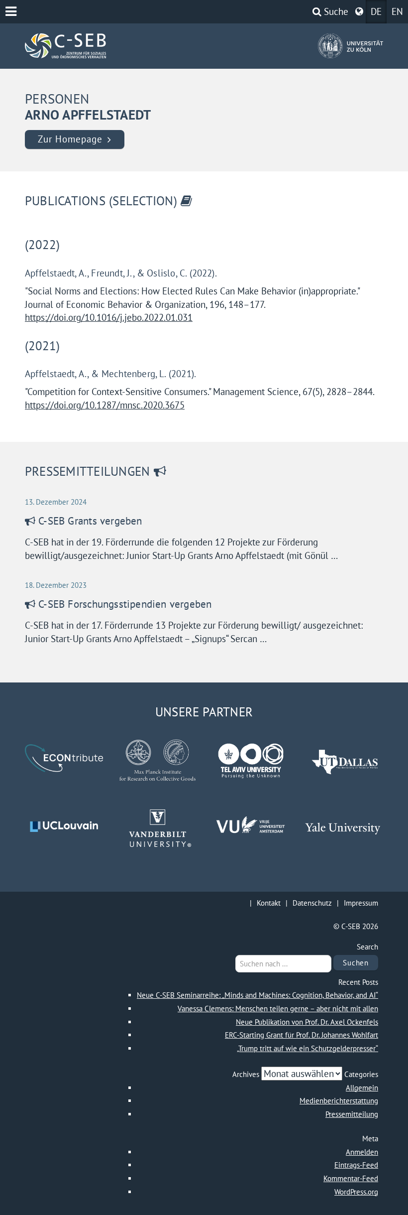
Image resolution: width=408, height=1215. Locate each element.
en (397, 11)
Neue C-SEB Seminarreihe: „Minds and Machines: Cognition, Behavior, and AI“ (257, 995)
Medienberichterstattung (339, 1100)
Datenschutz (312, 903)
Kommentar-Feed (350, 1178)
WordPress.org (356, 1192)
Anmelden (362, 1152)
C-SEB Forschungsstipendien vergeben (124, 604)
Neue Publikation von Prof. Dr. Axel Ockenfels (307, 1022)
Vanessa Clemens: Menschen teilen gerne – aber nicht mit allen (278, 1008)
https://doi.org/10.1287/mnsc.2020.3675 (105, 405)
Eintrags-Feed (356, 1165)
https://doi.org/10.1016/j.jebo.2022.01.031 (109, 317)
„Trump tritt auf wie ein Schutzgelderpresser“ (307, 1048)
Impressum (361, 903)
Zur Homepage (70, 139)
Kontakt (269, 903)
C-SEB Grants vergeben (90, 521)
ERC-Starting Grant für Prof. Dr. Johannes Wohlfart (301, 1035)
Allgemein (362, 1087)
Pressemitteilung (351, 1114)
